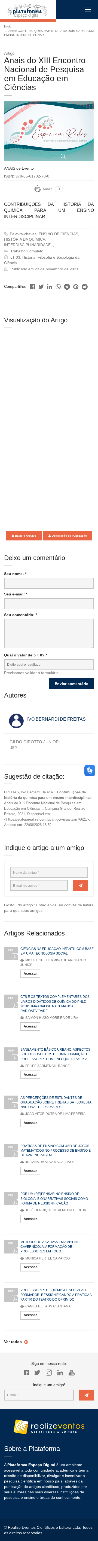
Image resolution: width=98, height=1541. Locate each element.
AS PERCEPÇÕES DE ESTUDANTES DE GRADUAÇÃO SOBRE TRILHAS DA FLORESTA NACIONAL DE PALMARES (55, 1102)
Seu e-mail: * (15, 594)
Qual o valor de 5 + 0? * (25, 655)
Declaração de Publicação (69, 535)
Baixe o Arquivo (25, 535)
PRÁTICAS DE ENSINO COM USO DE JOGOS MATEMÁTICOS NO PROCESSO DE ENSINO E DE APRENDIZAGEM (55, 1150)
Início (7, 26)
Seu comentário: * (20, 615)
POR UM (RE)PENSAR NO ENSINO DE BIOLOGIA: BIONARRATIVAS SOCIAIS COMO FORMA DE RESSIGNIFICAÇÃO (54, 1198)
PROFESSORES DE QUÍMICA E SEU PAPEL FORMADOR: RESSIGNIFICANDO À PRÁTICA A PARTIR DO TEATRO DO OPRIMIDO (55, 1294)
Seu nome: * (15, 573)
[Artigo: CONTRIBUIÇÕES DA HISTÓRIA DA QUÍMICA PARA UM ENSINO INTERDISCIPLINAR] (32, 285)
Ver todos (13, 1342)
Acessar (30, 974)
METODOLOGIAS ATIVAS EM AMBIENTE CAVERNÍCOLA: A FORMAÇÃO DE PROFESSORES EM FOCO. (50, 1246)
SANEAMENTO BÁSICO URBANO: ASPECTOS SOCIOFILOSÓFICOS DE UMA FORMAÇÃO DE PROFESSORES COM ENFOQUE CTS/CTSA (55, 1054)
